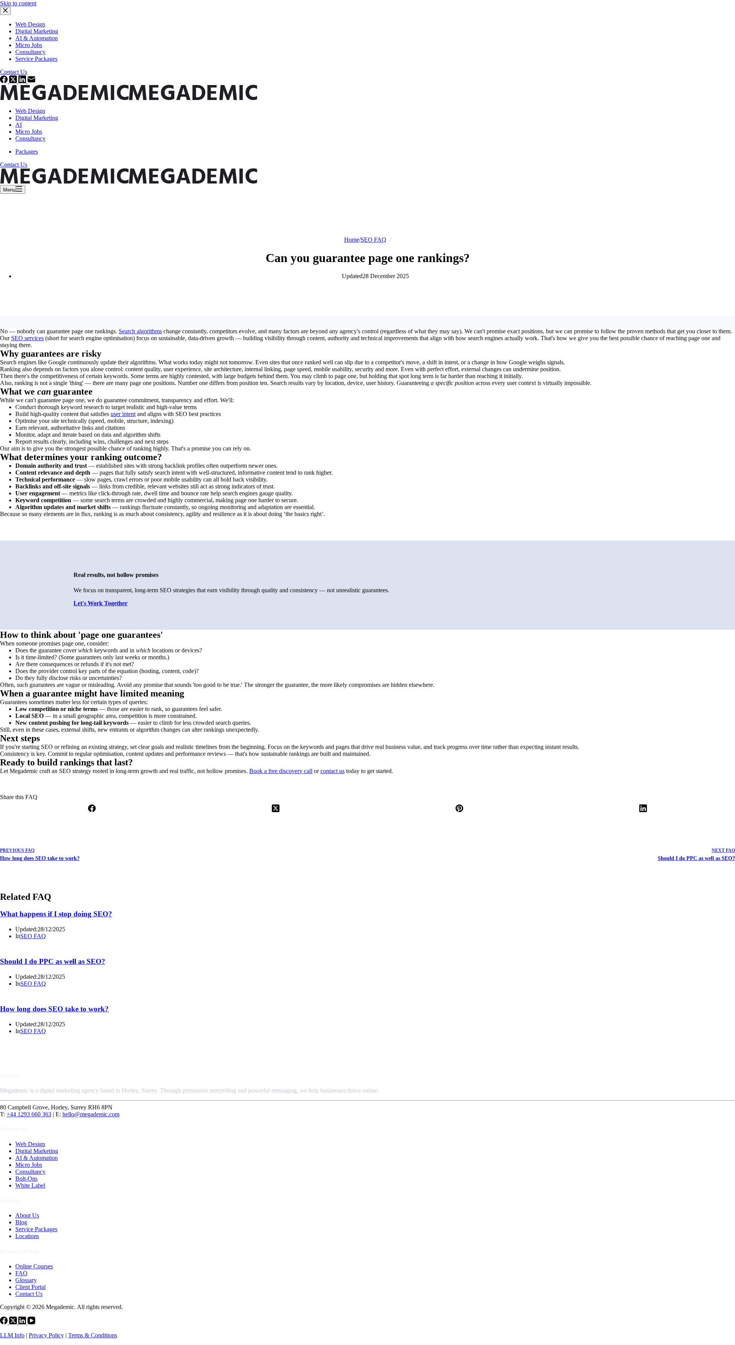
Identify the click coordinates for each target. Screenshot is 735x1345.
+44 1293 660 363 (29, 1114)
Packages (26, 151)
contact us (332, 771)
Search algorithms (140, 331)
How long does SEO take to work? (54, 1009)
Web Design (30, 111)
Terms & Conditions (92, 1335)
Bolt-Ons (26, 1178)
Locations (27, 1236)
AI (18, 124)
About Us (27, 1215)
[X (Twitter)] (276, 814)
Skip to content (18, 3)
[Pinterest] (459, 814)
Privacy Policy (46, 1335)
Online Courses (34, 1266)
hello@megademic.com (90, 1114)
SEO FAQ (33, 936)
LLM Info (12, 1335)
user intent (123, 414)
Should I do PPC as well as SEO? (52, 961)
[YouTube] (31, 1322)
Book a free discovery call (280, 771)
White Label (30, 1185)
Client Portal (30, 1287)
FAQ (21, 1273)
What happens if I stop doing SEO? (56, 914)
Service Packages (36, 1229)
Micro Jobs (28, 131)
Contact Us (13, 164)
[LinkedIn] (643, 814)
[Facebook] (92, 814)
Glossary (26, 1280)
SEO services (27, 338)
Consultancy (30, 138)
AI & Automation (36, 1158)
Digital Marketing (36, 118)
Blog (21, 1222)
